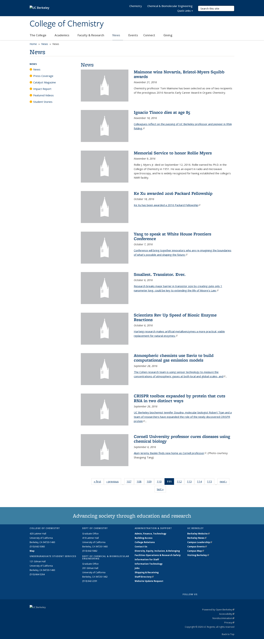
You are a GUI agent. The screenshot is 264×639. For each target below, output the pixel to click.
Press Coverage (43, 76)
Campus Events (197, 546)
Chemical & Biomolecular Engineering (170, 6)
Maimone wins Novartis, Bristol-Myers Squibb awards (179, 74)
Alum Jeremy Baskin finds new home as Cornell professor (170, 453)
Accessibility (226, 613)
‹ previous (113, 481)
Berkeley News (197, 537)
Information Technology (149, 563)
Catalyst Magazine (44, 82)
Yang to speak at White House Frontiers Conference (172, 236)
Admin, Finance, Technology (150, 533)
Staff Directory (144, 576)
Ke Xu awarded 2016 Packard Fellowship (173, 193)
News (116, 35)
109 (150, 482)
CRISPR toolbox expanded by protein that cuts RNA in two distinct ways (179, 398)
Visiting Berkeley (198, 555)
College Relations (145, 542)
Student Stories (42, 102)
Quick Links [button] (184, 10)
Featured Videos (43, 95)
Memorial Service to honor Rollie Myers (173, 153)
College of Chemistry (67, 24)
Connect (149, 35)
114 (200, 482)
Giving (167, 35)
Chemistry (135, 6)
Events (133, 35)
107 (130, 482)
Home (33, 44)
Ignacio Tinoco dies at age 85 (162, 112)
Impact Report (42, 89)
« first (98, 481)
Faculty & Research (91, 35)
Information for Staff (147, 559)
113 (190, 482)
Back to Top (228, 634)
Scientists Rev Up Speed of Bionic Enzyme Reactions (175, 317)
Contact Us (141, 546)
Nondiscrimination (223, 618)
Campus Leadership (199, 542)
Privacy (229, 622)
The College (38, 35)
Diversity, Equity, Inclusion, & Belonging (157, 550)
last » (161, 489)
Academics (62, 35)
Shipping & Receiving (147, 572)
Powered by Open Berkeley (218, 609)
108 (140, 482)
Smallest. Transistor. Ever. (160, 274)
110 (160, 482)
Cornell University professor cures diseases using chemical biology (182, 439)
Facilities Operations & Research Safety (158, 555)
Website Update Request (149, 581)
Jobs (137, 568)
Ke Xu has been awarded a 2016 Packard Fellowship (167, 205)
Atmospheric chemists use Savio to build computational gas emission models (174, 358)
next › (224, 481)
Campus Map (195, 550)
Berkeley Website (198, 533)
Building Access (143, 537)
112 (180, 482)
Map (32, 550)
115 (210, 482)
